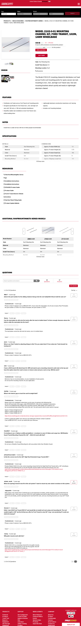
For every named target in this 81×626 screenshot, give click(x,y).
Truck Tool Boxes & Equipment (5, 620)
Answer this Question (11, 299)
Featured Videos (38, 616)
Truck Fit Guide (22, 616)
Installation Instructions (12, 181)
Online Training (22, 623)
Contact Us (51, 623)
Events (35, 618)
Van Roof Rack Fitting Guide (13, 200)
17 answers (48, 47)
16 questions (39, 47)
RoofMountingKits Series (34, 21)
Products (7, 21)
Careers (50, 620)
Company (51, 611)
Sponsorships (37, 620)
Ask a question (41, 50)
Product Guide (9, 190)
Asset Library (52, 622)
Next (72, 231)
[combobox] (8, 14)
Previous (24, 231)
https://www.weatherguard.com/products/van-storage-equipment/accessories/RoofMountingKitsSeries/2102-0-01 (36, 416)
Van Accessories (18, 21)
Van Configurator (23, 615)
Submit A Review (23, 618)
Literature (21, 622)
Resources (40, 71)
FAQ (19, 620)
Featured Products (5, 615)
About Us (50, 615)
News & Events (38, 611)
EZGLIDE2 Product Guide (12, 187)
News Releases (37, 615)
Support (21, 611)
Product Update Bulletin (12, 203)
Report (23, 313)
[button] (15, 14)
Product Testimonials (52, 617)
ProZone (35, 622)
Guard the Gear (37, 623)
